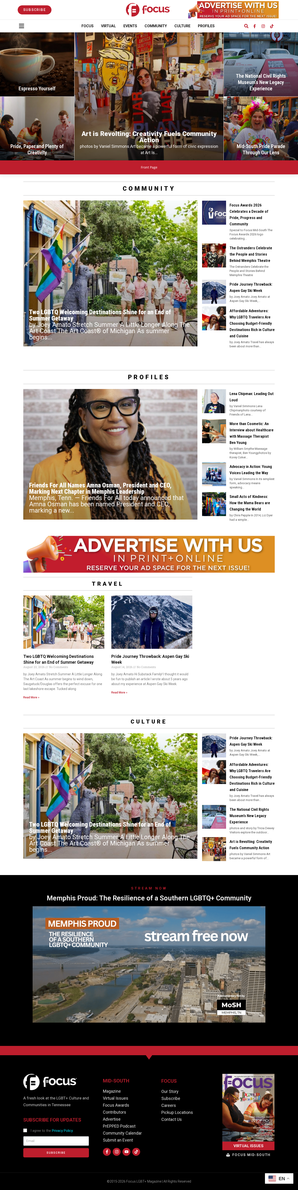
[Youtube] (126, 1152)
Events (130, 26)
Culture (182, 26)
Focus (87, 26)
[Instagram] (263, 26)
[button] (246, 26)
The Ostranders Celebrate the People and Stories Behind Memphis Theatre (251, 254)
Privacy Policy (62, 1131)
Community (156, 26)
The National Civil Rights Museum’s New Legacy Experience (249, 815)
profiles (149, 377)
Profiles (206, 26)
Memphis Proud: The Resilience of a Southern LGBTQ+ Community (149, 898)
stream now (149, 888)
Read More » (31, 697)
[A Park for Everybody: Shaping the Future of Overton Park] (149, 96)
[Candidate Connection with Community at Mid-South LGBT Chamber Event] (261, 64)
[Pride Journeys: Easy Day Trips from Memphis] (261, 129)
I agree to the (51, 1131)
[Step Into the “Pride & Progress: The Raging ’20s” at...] (37, 64)
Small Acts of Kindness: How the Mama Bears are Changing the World (250, 502)
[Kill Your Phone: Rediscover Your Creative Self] (37, 129)
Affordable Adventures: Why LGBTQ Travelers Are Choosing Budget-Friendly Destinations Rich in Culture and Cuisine (252, 323)
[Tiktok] (272, 26)
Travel (108, 584)
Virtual (108, 26)
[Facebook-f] (254, 26)
